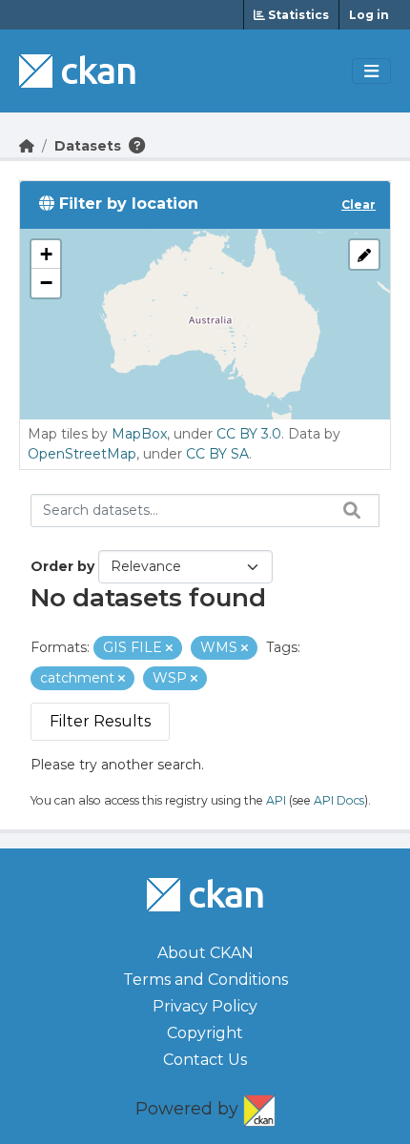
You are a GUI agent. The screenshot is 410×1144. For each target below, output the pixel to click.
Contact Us (205, 1060)
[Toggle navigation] (371, 71)
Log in (369, 15)
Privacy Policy (205, 1006)
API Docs (339, 800)
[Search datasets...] (347, 510)
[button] (45, 254)
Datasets (87, 145)
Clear (358, 204)
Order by (62, 566)
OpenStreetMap (82, 453)
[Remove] (169, 648)
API (276, 800)
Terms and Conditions (205, 979)
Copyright (205, 1033)
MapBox (139, 433)
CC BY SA (217, 453)
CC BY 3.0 (248, 433)
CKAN (259, 1106)
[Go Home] (26, 145)
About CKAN (205, 953)
